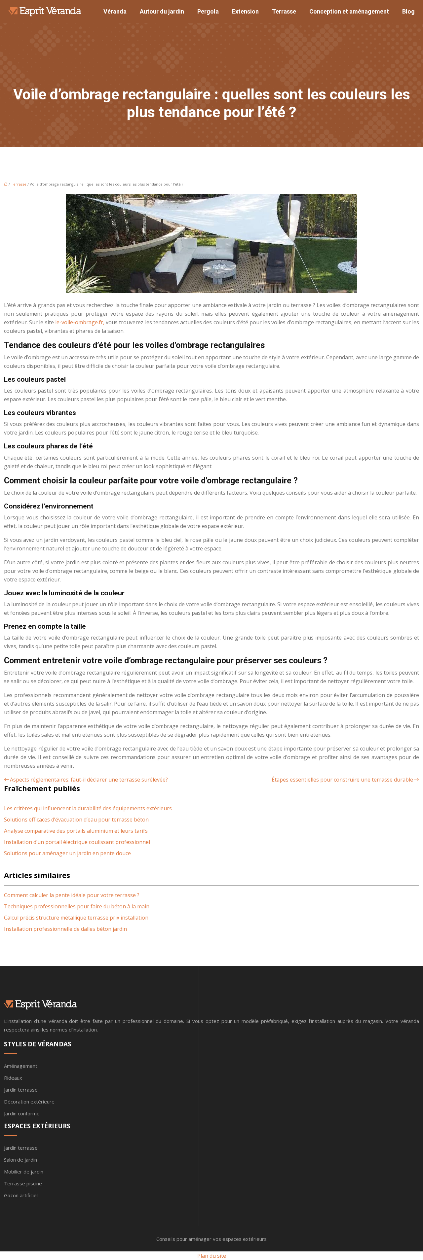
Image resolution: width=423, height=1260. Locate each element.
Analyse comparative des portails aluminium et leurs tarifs (76, 830)
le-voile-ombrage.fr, (79, 322)
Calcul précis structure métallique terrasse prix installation (76, 917)
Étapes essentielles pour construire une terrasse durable (342, 779)
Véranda (115, 11)
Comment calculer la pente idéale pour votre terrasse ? (71, 895)
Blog (408, 11)
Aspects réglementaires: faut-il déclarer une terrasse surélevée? (89, 779)
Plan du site (211, 1255)
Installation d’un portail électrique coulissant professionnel (77, 842)
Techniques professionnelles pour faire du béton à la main (76, 906)
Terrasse (284, 11)
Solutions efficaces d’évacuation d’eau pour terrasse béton (76, 819)
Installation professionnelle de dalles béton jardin (65, 928)
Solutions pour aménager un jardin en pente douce (67, 853)
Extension (245, 11)
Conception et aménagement (349, 11)
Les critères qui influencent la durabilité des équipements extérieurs (88, 808)
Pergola (208, 11)
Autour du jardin (162, 11)
